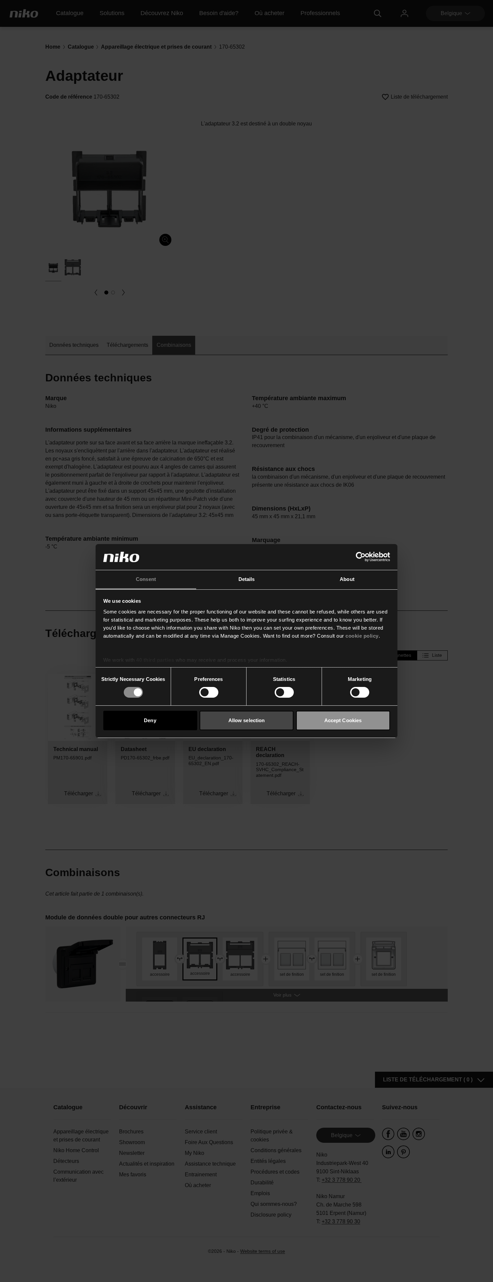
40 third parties (155, 660)
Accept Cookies (343, 720)
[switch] (208, 692)
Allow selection (246, 720)
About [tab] (347, 579)
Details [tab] (246, 579)
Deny (150, 720)
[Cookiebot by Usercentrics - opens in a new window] (360, 557)
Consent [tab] (146, 579)
